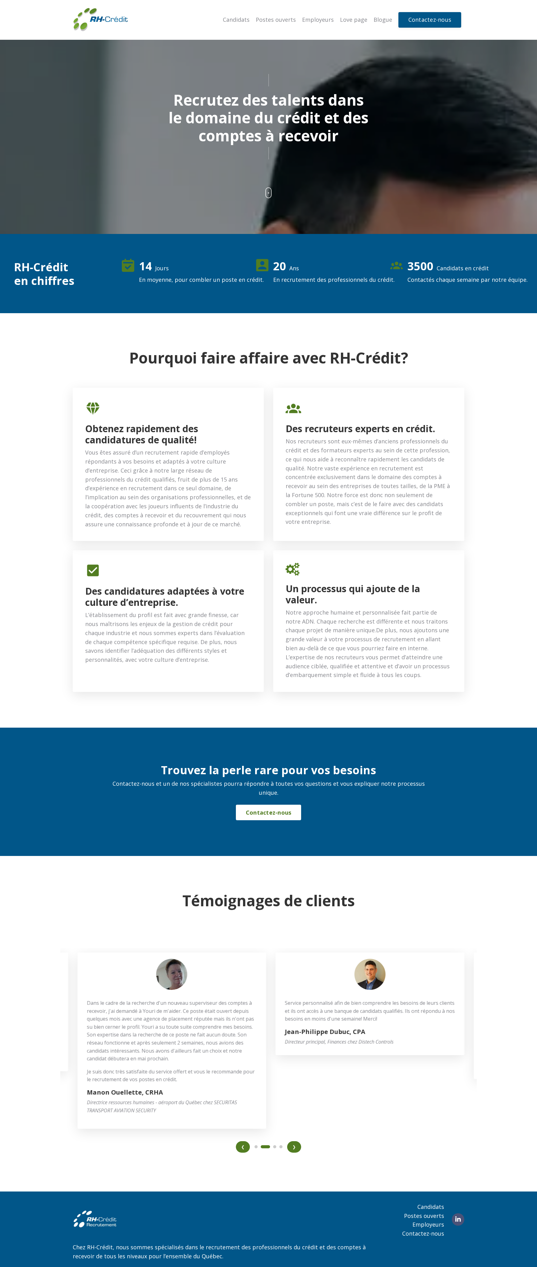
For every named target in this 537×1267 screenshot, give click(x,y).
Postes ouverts (276, 19)
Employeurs (318, 19)
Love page (353, 19)
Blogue (383, 19)
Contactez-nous (423, 1233)
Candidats (236, 19)
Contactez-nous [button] (430, 19)
